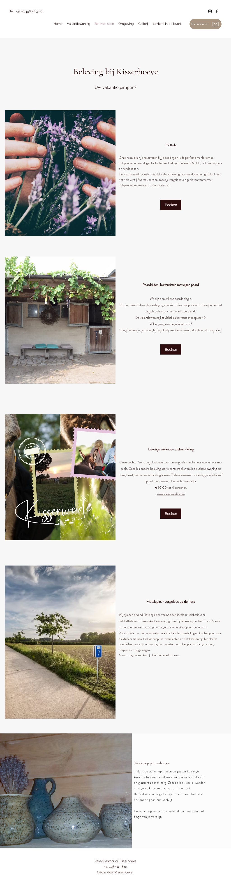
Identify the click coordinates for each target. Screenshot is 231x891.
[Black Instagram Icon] (210, 11)
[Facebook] (217, 11)
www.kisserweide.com (171, 493)
